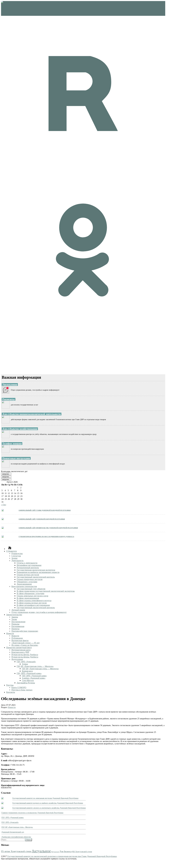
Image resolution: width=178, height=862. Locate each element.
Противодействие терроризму (24, 631)
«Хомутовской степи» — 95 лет (25, 643)
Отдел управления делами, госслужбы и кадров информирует (39, 612)
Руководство (17, 553)
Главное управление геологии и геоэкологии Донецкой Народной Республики (32, 813)
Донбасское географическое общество (16, 837)
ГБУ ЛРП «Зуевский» (26, 662)
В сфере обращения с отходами (30, 593)
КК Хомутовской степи (82, 851)
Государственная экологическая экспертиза (36, 570)
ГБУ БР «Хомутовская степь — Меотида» (35, 666)
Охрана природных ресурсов (29, 579)
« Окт (3, 505)
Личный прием (18, 610)
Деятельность (17, 560)
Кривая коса (27, 671)
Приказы (15, 624)
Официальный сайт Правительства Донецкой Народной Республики (48, 528)
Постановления (18, 622)
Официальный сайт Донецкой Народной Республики (42, 519)
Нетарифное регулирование (29, 565)
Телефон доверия (12, 443)
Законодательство (14, 614)
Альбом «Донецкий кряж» (33, 678)
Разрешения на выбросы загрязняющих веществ (38, 572)
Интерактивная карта (20, 650)
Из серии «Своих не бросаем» (24, 645)
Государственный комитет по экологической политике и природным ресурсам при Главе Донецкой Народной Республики (62, 856)
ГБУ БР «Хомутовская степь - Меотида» (17, 827)
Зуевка (25, 664)
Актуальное (41, 851)
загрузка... (6, 474)
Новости (10, 633)
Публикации (17, 638)
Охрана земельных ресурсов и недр (32, 596)
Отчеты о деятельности (27, 563)
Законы (14, 617)
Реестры (10, 685)
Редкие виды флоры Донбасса (24, 657)
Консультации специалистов (24, 586)
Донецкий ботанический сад (12, 832)
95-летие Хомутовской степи (16, 851)
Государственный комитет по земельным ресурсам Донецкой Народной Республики (45, 798)
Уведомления (9, 384)
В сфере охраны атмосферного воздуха (34, 600)
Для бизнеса (65, 851)
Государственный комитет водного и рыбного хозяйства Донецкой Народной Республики (47, 803)
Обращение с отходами (27, 582)
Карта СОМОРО (18, 687)
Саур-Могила (28, 680)
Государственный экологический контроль (36, 577)
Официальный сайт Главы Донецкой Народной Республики (45, 510)
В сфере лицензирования (28, 598)
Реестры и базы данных (21, 690)
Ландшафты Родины (26, 683)
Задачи (14, 558)
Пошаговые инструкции (16, 458)
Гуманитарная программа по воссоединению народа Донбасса (46, 536)
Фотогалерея (17, 659)
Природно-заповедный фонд (19, 647)
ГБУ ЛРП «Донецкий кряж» (29, 673)
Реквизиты (8, 399)
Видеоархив (55, 851)
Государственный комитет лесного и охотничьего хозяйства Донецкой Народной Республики (49, 808)
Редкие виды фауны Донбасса (24, 654)
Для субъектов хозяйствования (19, 428)
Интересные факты (20, 640)
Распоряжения (17, 626)
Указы (14, 619)
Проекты (15, 629)
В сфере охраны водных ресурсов (32, 603)
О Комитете (11, 551)
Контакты (10, 692)
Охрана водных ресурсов (28, 575)
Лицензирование (24, 584)
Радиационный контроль (28, 567)
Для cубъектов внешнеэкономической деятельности (31, 414)
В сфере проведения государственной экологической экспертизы (46, 591)
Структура (16, 556)
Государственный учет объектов (31, 589)
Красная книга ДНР (20, 652)
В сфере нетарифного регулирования (33, 605)
